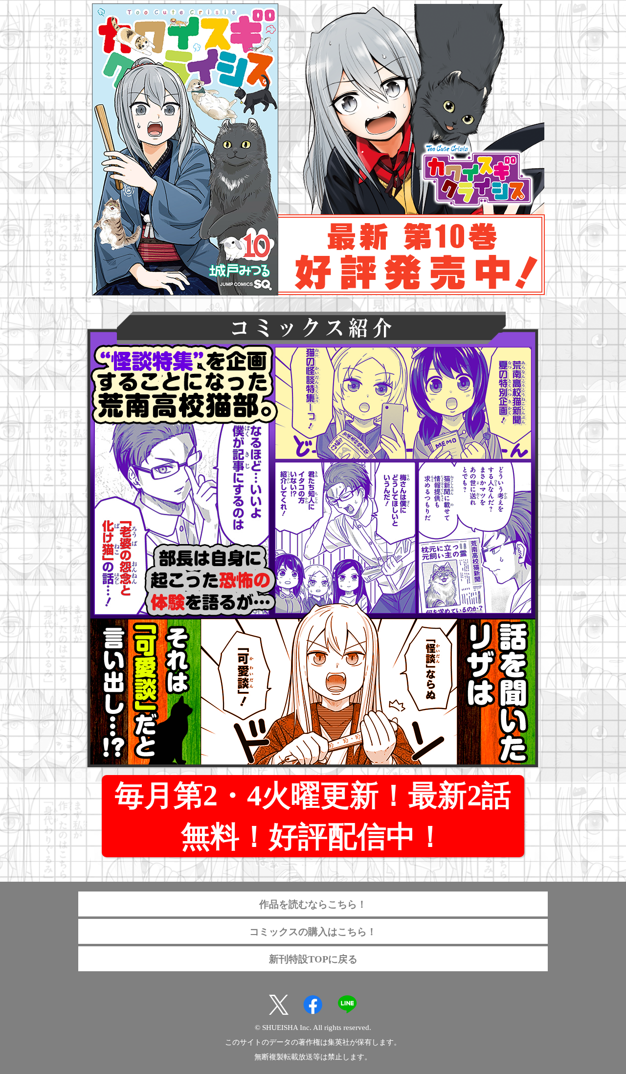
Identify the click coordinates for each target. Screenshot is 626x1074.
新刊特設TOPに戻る (313, 959)
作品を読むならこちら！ (313, 904)
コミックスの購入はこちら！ (313, 931)
